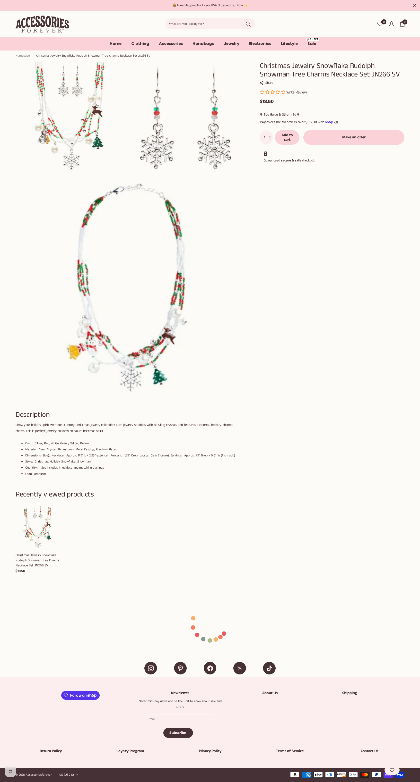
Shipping (349, 693)
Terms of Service (289, 751)
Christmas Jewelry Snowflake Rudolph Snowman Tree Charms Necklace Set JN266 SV (37, 560)
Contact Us (369, 751)
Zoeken (248, 23)
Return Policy (51, 751)
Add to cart (287, 137)
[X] (239, 668)
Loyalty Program (130, 751)
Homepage (23, 55)
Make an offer (354, 137)
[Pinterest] (180, 668)
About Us (270, 693)
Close (414, 5)
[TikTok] (269, 668)
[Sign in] (391, 23)
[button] (271, 132)
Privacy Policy (210, 751)
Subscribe (178, 733)
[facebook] (210, 668)
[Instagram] (150, 668)
